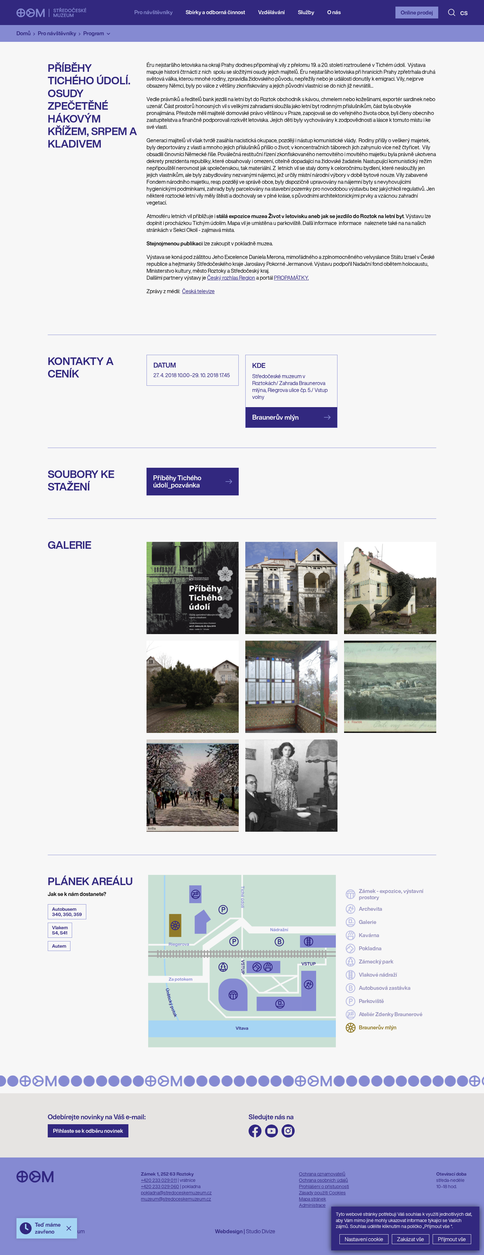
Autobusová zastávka (385, 988)
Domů (23, 33)
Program (93, 33)
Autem (59, 945)
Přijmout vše (452, 1239)
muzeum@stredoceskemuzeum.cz (176, 1198)
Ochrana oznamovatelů (322, 1173)
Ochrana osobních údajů (323, 1180)
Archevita (370, 909)
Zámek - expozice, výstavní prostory (391, 894)
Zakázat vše (410, 1239)
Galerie (367, 922)
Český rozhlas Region (231, 278)
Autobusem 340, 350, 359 (67, 912)
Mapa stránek (312, 1198)
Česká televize (198, 291)
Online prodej (417, 12)
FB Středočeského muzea (255, 1131)
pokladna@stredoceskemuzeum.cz (176, 1192)
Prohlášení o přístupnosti (324, 1186)
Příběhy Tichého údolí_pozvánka (177, 481)
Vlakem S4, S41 (60, 930)
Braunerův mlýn (377, 1027)
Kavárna (369, 935)
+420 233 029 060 (160, 1186)
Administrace (312, 1205)
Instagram (288, 1131)
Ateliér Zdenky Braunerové (390, 1014)
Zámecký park (376, 961)
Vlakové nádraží (378, 975)
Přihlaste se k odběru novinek (88, 1131)
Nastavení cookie (364, 1239)
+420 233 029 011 (159, 1180)
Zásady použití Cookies (322, 1192)
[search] (451, 12)
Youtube (271, 1131)
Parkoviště (371, 1001)
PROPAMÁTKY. (291, 278)
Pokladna (370, 948)
